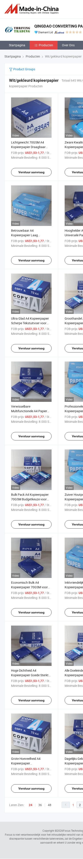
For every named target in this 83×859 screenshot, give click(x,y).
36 (40, 805)
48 (49, 805)
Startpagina (17, 45)
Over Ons (68, 45)
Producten (46, 45)
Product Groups (24, 69)
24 (30, 805)
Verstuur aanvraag (31, 172)
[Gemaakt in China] (32, 9)
